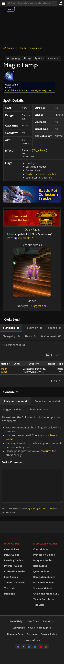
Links (41, 58)
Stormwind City (32, 371)
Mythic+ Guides (13, 565)
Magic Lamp (39, 150)
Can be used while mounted (41, 174)
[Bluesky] (29, 646)
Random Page (15, 634)
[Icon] (9, 76)
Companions (35, 48)
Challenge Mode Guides (47, 593)
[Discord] (17, 646)
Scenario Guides (42, 588)
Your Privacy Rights (39, 627)
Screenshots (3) (32, 245)
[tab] (11, 328)
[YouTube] (40, 646)
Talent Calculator (14, 582)
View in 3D (53, 58)
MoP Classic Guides (45, 543)
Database (12, 48)
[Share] (60, 3)
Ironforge (40, 368)
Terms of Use (32, 640)
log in (30, 508)
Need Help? (17, 621)
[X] (23, 646)
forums (46, 451)
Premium (32, 634)
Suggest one (39, 306)
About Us (48, 621)
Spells (23, 48)
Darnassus (28, 368)
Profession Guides (15, 571)
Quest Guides (41, 571)
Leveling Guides (13, 560)
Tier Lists (9, 588)
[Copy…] (47, 355)
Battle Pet (60, 370)
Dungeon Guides (43, 560)
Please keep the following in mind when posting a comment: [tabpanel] (32, 464)
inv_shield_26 (26, 238)
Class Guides (11, 549)
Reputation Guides (44, 577)
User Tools (33, 621)
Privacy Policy (49, 634)
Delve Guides (11, 554)
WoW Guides (11, 543)
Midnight (9, 593)
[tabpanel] (32, 368)
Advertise (19, 627)
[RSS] (46, 646)
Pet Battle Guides (43, 582)
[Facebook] (34, 646)
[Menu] (3, 3)
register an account (44, 508)
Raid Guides (11, 577)
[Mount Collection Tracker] (32, 194)
